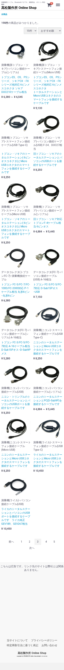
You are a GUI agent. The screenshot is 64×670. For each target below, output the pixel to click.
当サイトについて (17, 640)
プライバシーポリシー (44, 640)
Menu (58, 3)
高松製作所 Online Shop (18, 8)
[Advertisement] (32, 604)
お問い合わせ (49, 645)
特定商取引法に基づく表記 (22, 645)
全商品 (4, 14)
